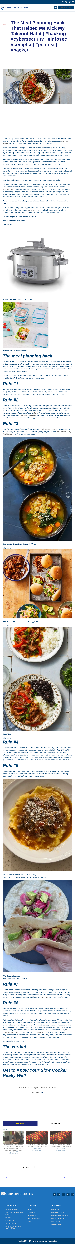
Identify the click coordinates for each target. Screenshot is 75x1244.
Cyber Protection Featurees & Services (14, 1213)
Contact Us (31, 1212)
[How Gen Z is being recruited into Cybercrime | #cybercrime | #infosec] (37, 1137)
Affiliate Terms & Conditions (60, 1215)
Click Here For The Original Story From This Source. (37, 1088)
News (29, 1221)
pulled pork (32, 210)
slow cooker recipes (49, 429)
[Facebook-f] (59, 2)
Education (8, 1217)
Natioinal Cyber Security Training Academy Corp (29, 55)
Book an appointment (58, 1218)
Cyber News (54, 55)
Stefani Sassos (41, 1032)
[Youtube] (73, 2)
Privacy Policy (55, 1221)
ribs (34, 413)
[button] (55, 7)
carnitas (45, 997)
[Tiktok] (70, 2)
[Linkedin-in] (63, 2)
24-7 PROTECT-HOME (11, 1209)
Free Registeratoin (56, 1224)
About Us (31, 1209)
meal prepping (8, 189)
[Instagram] (66, 2)
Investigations (9, 1220)
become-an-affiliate (34, 1218)
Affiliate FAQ (32, 1215)
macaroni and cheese (27, 415)
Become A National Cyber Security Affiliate (13, 1227)
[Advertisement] (37, 120)
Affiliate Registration (57, 1212)
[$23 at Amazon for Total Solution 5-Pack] (37, 325)
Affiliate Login (55, 1209)
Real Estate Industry (11, 1223)
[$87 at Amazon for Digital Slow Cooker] (37, 262)
